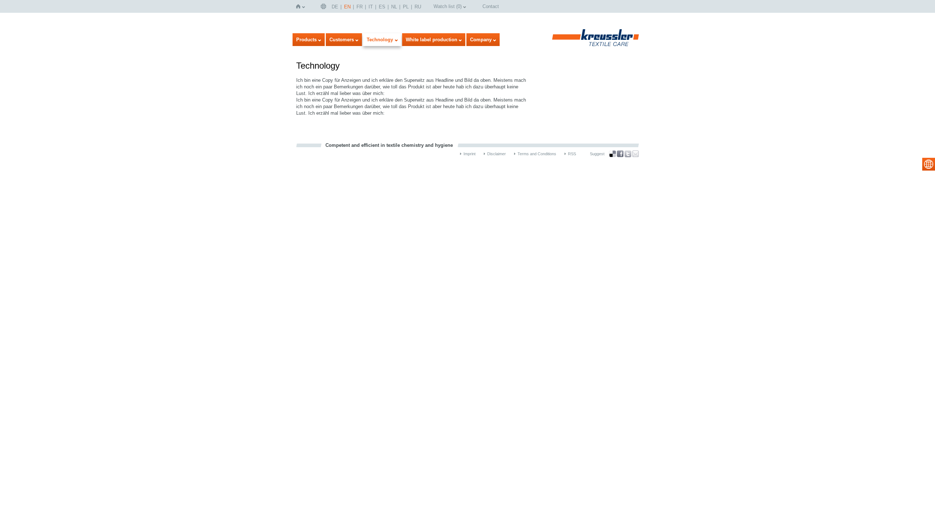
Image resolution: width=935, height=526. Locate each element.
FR (359, 6)
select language (928, 164)
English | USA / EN (324, 6)
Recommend (635, 153)
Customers (341, 39)
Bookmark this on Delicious (612, 153)
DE (335, 6)
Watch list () (448, 6)
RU (418, 6)
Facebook (620, 153)
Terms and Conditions (537, 154)
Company (481, 39)
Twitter (627, 153)
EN (347, 6)
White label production (431, 39)
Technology (380, 39)
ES (382, 6)
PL (406, 6)
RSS (572, 154)
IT (371, 6)
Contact (490, 6)
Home (299, 6)
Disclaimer (496, 154)
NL (394, 6)
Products (306, 39)
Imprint (469, 154)
